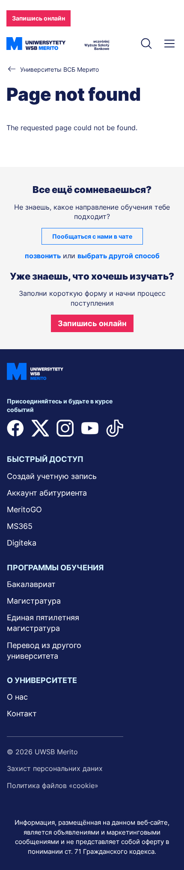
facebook (15, 428)
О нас (17, 696)
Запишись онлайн (38, 18)
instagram (65, 428)
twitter (40, 428)
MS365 (20, 526)
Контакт (22, 713)
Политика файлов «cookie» (52, 785)
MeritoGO (24, 509)
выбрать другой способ (118, 255)
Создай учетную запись (52, 476)
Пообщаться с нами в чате (92, 236)
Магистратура (34, 600)
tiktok (114, 428)
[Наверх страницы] (166, 838)
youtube (89, 428)
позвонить (43, 255)
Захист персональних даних (55, 768)
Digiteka (21, 542)
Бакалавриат (31, 584)
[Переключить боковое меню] (169, 43)
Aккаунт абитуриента (47, 492)
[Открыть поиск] (146, 44)
